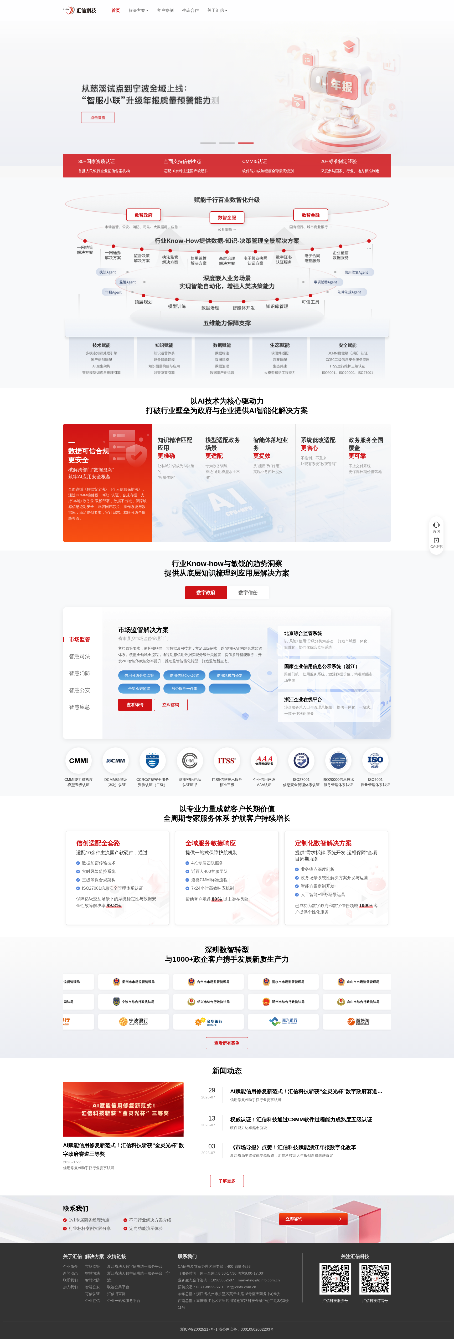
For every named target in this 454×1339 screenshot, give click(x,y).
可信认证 (92, 1294)
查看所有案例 (227, 1043)
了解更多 (227, 1181)
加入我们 (70, 1287)
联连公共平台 (118, 1287)
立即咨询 (170, 704)
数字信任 (248, 592)
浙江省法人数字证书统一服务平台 (134, 1266)
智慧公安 (92, 1287)
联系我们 (70, 1280)
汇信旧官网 (116, 1294)
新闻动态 (70, 1273)
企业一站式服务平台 (123, 1301)
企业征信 (92, 1301)
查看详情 (135, 704)
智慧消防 (92, 1280)
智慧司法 (92, 1273)
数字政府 (206, 592)
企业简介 (70, 1266)
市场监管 (92, 1266)
